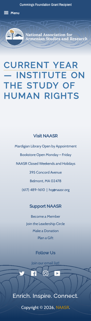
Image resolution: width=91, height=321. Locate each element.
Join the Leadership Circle (45, 223)
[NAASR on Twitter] (22, 274)
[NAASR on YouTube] (57, 274)
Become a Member (45, 216)
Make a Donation (46, 231)
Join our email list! (45, 263)
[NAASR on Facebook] (34, 274)
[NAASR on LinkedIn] (69, 274)
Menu (14, 13)
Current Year (41, 65)
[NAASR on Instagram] (45, 274)
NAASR (62, 307)
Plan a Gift (45, 238)
